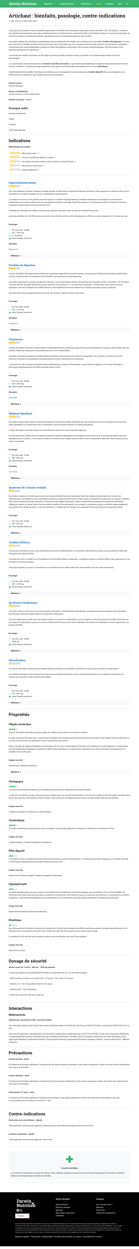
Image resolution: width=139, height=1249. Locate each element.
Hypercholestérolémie (22, 182)
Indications (86, 4)
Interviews (60, 1215)
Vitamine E (13, 472)
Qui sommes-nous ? (104, 1204)
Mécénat (99, 1207)
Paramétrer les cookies (92, 1237)
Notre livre (100, 1210)
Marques (59, 1210)
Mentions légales (22, 1237)
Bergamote (13, 249)
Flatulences (16, 339)
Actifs (99, 4)
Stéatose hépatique (20, 413)
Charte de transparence (105, 1213)
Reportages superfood (65, 1213)
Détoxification (17, 660)
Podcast (110, 4)
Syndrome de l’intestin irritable (27, 487)
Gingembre (13, 323)
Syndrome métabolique (23, 602)
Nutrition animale (63, 1207)
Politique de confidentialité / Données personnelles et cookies (56, 1237)
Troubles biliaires (19, 542)
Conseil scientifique (69, 1168)
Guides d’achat (67, 4)
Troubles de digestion (22, 265)
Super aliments (62, 1204)
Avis (120, 4)
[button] (127, 4)
